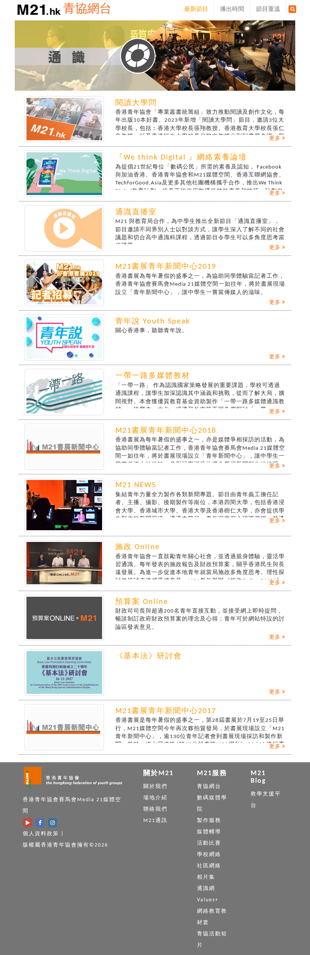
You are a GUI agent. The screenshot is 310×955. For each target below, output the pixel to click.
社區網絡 (209, 866)
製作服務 (209, 820)
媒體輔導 (209, 832)
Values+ (208, 900)
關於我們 (155, 786)
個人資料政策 (41, 834)
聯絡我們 (155, 809)
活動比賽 (209, 843)
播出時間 (232, 9)
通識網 (206, 889)
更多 (275, 138)
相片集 (206, 877)
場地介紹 (155, 798)
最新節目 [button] (196, 9)
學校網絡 (209, 854)
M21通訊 (155, 820)
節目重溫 (268, 9)
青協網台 (87, 9)
